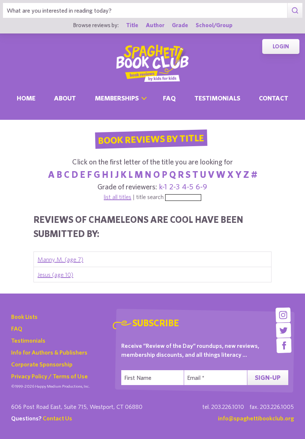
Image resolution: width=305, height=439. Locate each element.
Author (155, 25)
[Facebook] (284, 345)
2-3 (174, 186)
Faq (169, 98)
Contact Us (57, 418)
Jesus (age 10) (55, 274)
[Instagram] (283, 315)
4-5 (187, 186)
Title (132, 25)
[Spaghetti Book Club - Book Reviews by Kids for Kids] (152, 63)
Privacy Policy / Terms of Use (49, 376)
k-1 (163, 186)
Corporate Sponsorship (42, 364)
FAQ (16, 328)
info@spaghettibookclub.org (256, 418)
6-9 (201, 186)
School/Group (214, 25)
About (65, 98)
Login (281, 46)
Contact (273, 98)
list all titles (117, 196)
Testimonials (217, 98)
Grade (180, 25)
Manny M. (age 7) (60, 259)
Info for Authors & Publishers (49, 352)
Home (26, 98)
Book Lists (24, 316)
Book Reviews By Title (151, 138)
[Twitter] (283, 330)
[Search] (294, 10)
